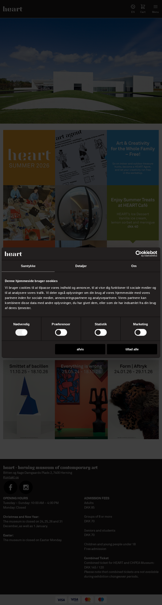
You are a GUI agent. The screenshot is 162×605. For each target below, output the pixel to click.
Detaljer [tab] (81, 266)
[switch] (61, 332)
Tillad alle (132, 349)
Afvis (80, 349)
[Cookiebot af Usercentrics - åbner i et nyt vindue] (138, 254)
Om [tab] (133, 266)
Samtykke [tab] (28, 266)
